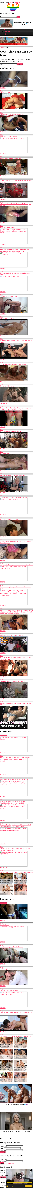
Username (3, 1146)
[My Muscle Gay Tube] (13, 10)
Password (3, 1150)
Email (1, 1148)
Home (5, 30)
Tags (5, 33)
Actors (6, 35)
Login (11, 2)
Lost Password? (9, 1163)
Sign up (3, 1152)
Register (17, 2)
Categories (7, 31)
